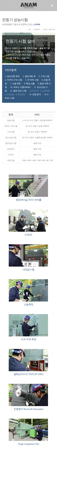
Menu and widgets (52, 5)
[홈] (29, 29)
